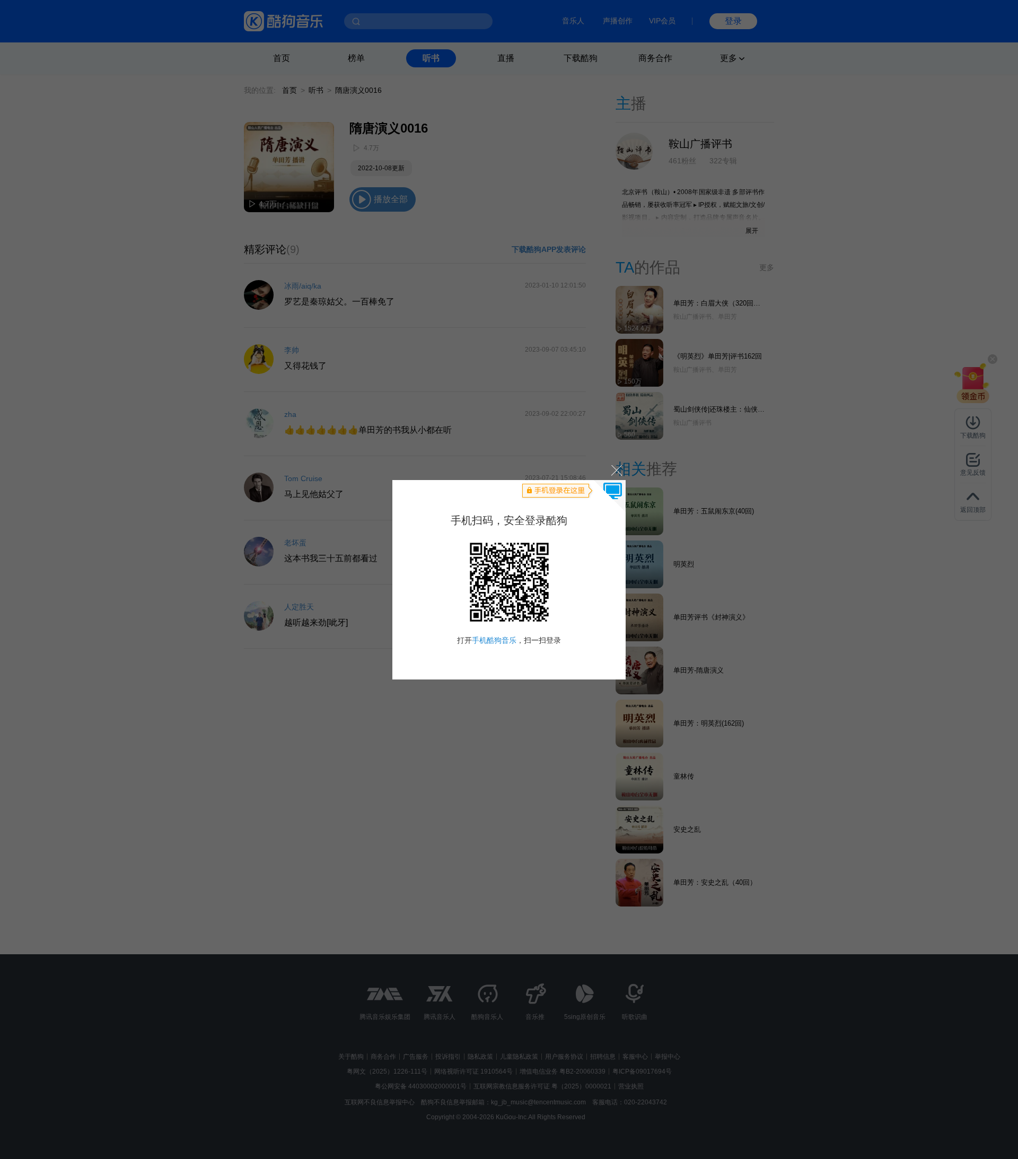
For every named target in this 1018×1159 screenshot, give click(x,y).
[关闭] (616, 470)
